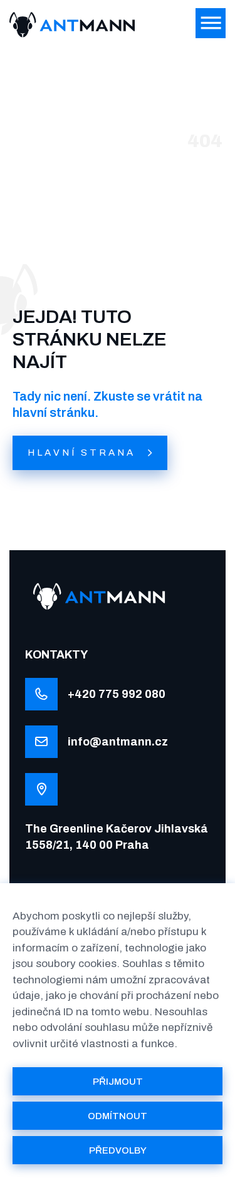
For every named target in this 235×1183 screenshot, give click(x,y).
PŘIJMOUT (118, 1082)
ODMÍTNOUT (117, 1116)
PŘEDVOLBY (118, 1150)
